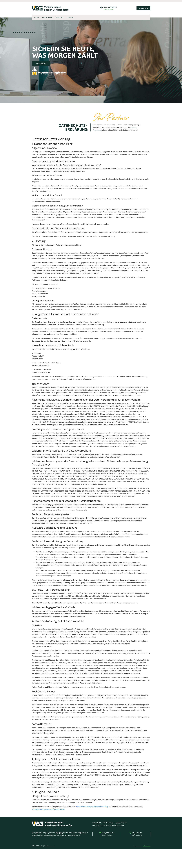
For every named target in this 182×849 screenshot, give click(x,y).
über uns (59, 17)
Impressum (136, 846)
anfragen (143, 8)
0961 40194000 (110, 7)
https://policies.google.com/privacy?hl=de (48, 809)
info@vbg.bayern (108, 833)
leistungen (41, 63)
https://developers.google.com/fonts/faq (92, 806)
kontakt (70, 17)
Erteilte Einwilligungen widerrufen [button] (72, 835)
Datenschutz (146, 846)
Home (36, 17)
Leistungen (47, 17)
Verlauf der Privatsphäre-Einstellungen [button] (53, 835)
